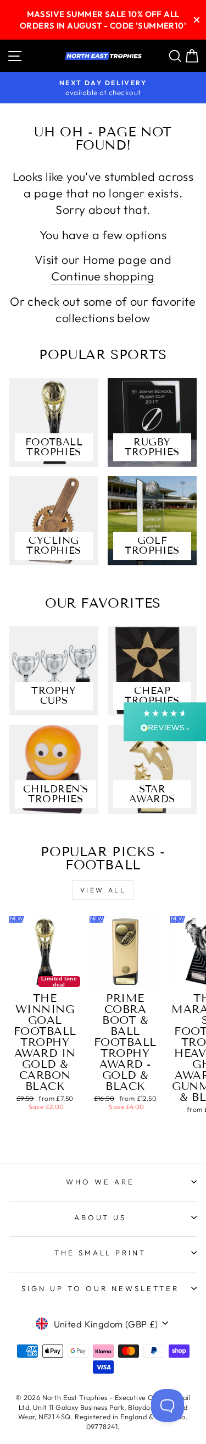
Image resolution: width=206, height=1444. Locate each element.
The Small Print (100, 1252)
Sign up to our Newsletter (100, 1288)
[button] (165, 721)
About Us (100, 1217)
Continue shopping (102, 276)
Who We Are (100, 1181)
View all (103, 890)
